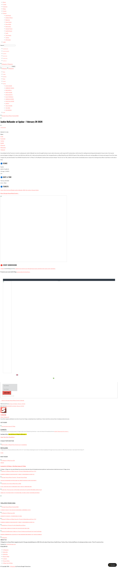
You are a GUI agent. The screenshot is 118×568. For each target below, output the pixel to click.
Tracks (4, 4)
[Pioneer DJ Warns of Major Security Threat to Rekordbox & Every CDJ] (18, 471)
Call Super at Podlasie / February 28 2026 (17, 403)
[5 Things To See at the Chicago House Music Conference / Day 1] (9, 507)
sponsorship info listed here (23, 272)
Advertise (4, 53)
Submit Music (5, 58)
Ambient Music (9, 17)
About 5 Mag (6, 556)
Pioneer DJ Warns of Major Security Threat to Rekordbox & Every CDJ (17, 474)
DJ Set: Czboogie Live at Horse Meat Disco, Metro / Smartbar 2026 (16, 486)
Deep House (8, 22)
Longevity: (3, 429)
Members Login (5, 48)
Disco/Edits (8, 24)
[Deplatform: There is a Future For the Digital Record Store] (13, 525)
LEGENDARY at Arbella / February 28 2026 (15, 406)
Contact (5, 558)
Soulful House (8, 31)
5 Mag (2, 268)
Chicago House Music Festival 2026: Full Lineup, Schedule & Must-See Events (18, 480)
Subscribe (5, 552)
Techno (7, 37)
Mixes (4, 9)
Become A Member (6, 51)
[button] (112, 565)
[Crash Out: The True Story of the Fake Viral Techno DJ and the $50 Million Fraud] (21, 489)
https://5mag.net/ (4, 417)
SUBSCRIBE (7, 392)
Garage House (8, 28)
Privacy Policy (6, 561)
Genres (5, 13)
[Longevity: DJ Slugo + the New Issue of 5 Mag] (7, 460)
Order (1, 452)
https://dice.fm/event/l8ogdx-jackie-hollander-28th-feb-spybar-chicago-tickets (19, 190)
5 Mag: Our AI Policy (8, 563)
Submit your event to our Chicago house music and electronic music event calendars (35, 268)
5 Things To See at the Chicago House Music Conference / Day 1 (15, 509)
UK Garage (8, 39)
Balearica (7, 20)
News (4, 2)
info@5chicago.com (11, 544)
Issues (2, 462)
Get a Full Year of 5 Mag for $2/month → (17, 434)
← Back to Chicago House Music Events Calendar (12, 400)
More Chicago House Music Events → (9, 193)
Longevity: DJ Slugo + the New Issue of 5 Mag (13, 466)
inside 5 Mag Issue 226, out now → (61, 431)
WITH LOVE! (4, 448)
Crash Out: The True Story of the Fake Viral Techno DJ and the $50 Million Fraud (20, 492)
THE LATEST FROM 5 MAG (7, 503)
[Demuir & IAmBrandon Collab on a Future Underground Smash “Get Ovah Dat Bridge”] (20, 531)
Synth (6, 33)
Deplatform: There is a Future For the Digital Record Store (14, 528)
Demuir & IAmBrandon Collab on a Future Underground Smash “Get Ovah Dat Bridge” (21, 534)
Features (5, 6)
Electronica (8, 26)
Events (4, 11)
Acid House (8, 15)
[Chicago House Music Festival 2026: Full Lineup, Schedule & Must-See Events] (13, 477)
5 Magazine (3, 127)
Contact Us (5, 60)
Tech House (8, 35)
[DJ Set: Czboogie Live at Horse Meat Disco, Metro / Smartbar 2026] (10, 483)
